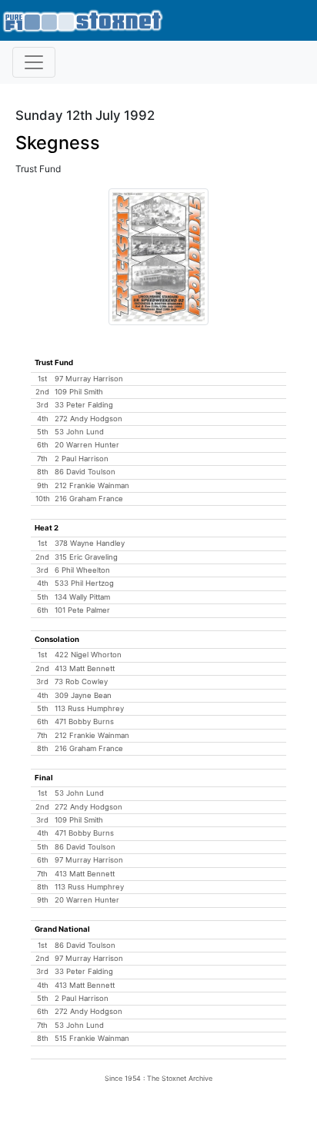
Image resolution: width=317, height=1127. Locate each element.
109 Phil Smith (79, 391)
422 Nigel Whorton (88, 654)
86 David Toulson (85, 471)
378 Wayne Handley (90, 543)
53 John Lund (79, 431)
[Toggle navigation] (33, 62)
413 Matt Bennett (85, 668)
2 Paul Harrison (81, 458)
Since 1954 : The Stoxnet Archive (158, 1078)
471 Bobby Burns (84, 721)
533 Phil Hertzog (84, 583)
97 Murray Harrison (89, 378)
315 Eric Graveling (86, 557)
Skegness (57, 142)
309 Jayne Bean (83, 695)
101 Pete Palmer (82, 610)
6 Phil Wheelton (82, 570)
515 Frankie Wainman (92, 1038)
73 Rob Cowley (81, 681)
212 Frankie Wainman (92, 485)
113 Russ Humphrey (89, 708)
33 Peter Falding (84, 405)
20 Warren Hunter (87, 444)
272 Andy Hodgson (88, 418)
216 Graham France (89, 498)
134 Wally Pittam (82, 597)
